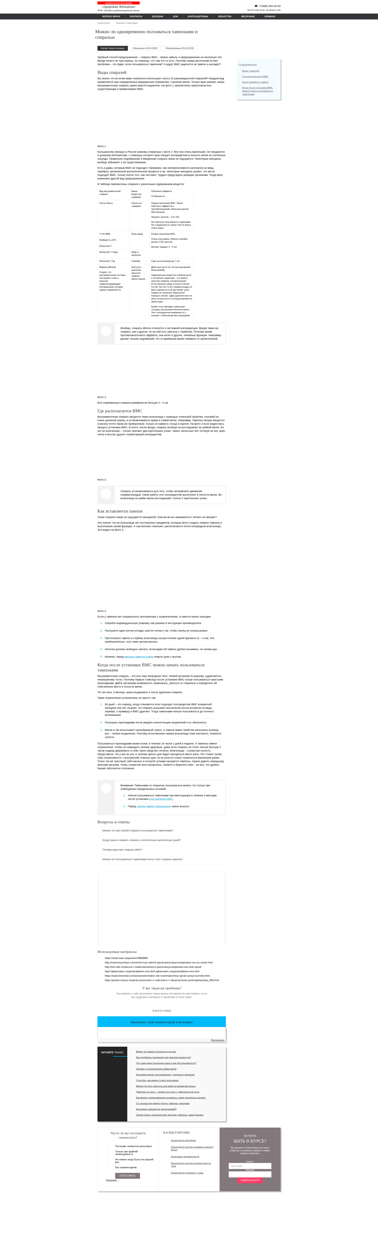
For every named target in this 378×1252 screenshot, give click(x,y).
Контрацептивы (198, 16)
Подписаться (250, 1180)
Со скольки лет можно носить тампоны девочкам (162, 1103)
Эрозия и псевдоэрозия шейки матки (156, 1069)
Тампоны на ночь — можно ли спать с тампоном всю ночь (167, 1092)
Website (250, 1170)
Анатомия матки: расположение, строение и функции (165, 1074)
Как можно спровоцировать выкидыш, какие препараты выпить (171, 1097)
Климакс (270, 16)
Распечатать (217, 1040)
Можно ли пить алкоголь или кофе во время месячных (166, 1086)
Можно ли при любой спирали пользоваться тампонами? (137, 830)
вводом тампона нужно (139, 656)
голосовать (128, 1175)
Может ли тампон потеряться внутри (156, 1051)
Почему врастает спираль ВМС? (122, 849)
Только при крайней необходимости (126, 1153)
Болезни (157, 16)
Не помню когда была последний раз (134, 1161)
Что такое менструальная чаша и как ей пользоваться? (166, 1063)
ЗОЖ (175, 16)
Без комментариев (126, 1167)
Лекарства (225, 16)
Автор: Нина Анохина (112, 48)
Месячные (248, 16)
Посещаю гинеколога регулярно (133, 1146)
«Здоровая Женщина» (118, 7)
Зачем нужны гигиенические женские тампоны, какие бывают (170, 1115)
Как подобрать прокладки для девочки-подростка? (163, 1057)
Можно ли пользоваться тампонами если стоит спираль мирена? (142, 859)
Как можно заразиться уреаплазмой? (156, 1109)
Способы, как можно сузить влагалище (157, 1080)
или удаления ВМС (161, 799)
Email (250, 1161)
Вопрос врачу (111, 16)
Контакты (136, 16)
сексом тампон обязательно (154, 806)
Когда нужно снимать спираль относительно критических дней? (141, 840)
